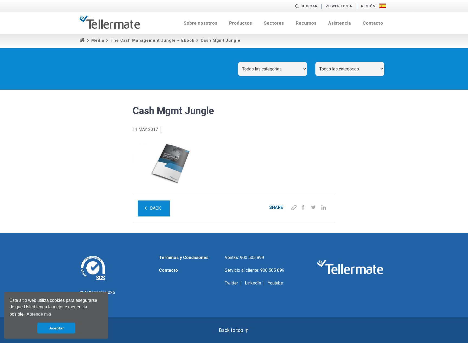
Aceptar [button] (56, 328)
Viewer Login (339, 6)
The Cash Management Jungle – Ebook (152, 40)
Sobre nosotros (200, 23)
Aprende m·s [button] (39, 314)
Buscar (309, 6)
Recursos (306, 23)
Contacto (373, 23)
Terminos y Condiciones (184, 257)
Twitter (231, 283)
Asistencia (339, 23)
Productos (240, 23)
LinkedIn (253, 283)
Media (97, 40)
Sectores (274, 23)
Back (155, 208)
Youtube (275, 283)
